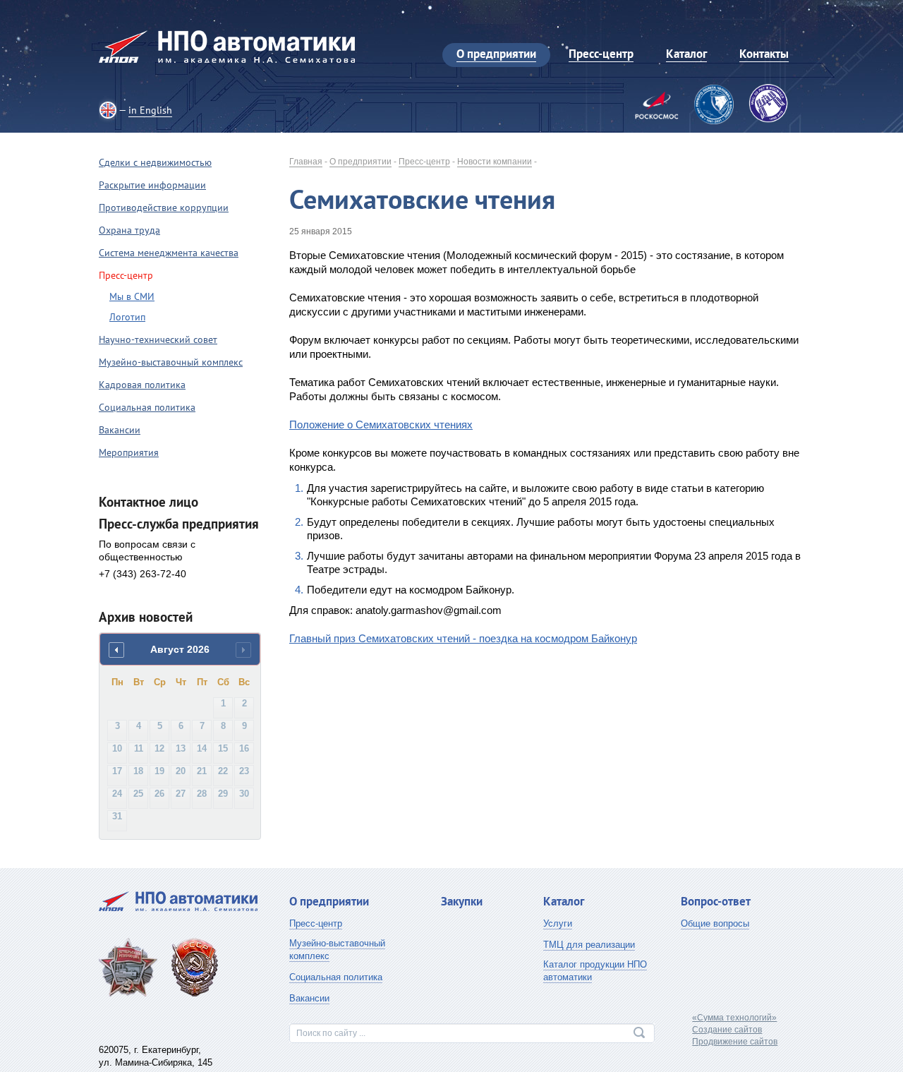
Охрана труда (129, 230)
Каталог (563, 901)
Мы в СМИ (131, 296)
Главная (305, 162)
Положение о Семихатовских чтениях (381, 424)
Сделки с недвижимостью (155, 162)
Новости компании (494, 162)
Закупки (462, 901)
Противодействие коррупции (164, 207)
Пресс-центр (424, 162)
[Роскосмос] (656, 106)
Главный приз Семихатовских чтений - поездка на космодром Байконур (463, 638)
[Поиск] (639, 1033)
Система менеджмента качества (168, 252)
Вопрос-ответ (716, 901)
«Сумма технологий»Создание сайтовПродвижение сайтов (734, 1030)
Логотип (127, 317)
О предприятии (360, 162)
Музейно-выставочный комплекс (171, 362)
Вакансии (119, 429)
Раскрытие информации (152, 185)
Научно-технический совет (158, 339)
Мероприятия (129, 452)
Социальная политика (147, 407)
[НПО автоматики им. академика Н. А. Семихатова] (227, 46)
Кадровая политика (142, 384)
